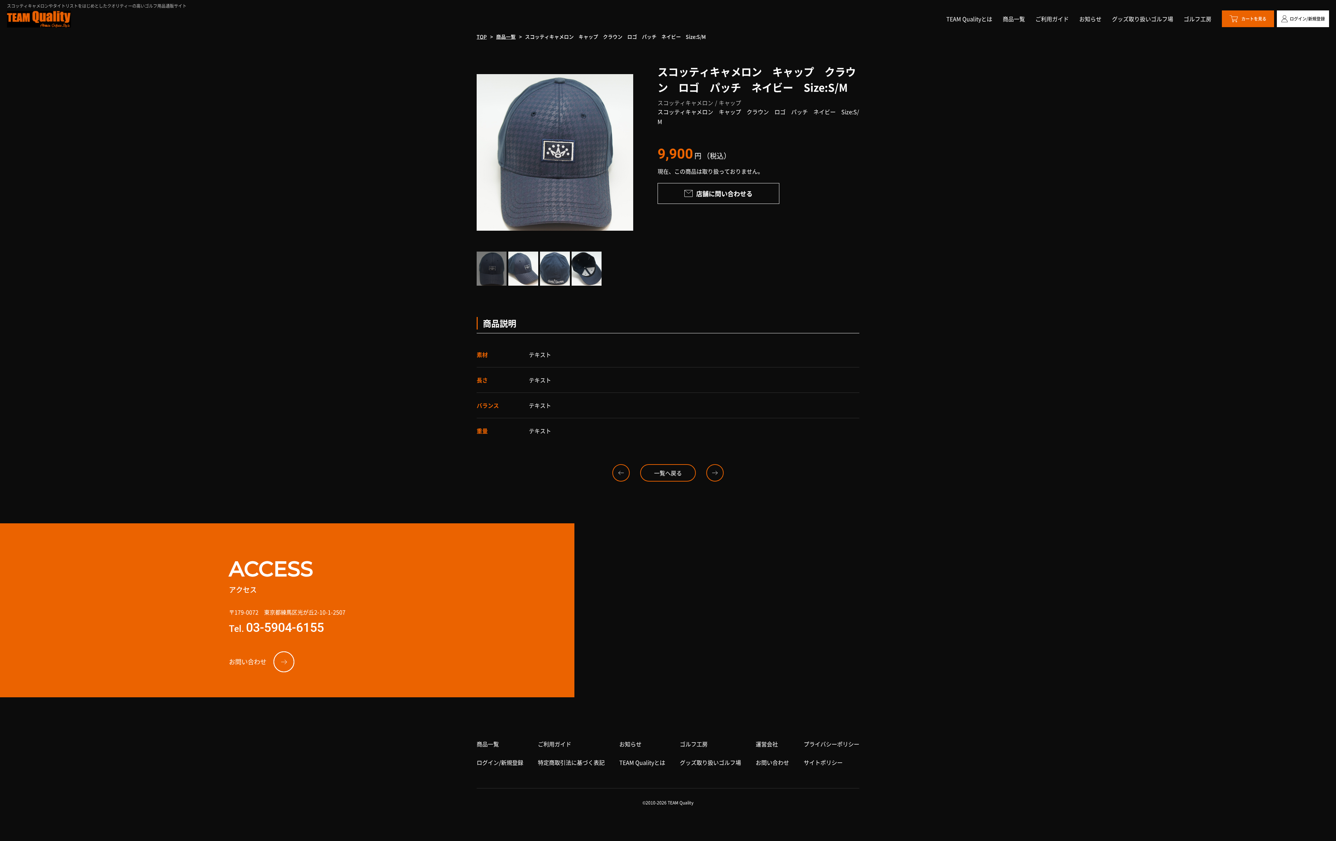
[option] (555, 152)
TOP (482, 36)
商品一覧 (506, 36)
